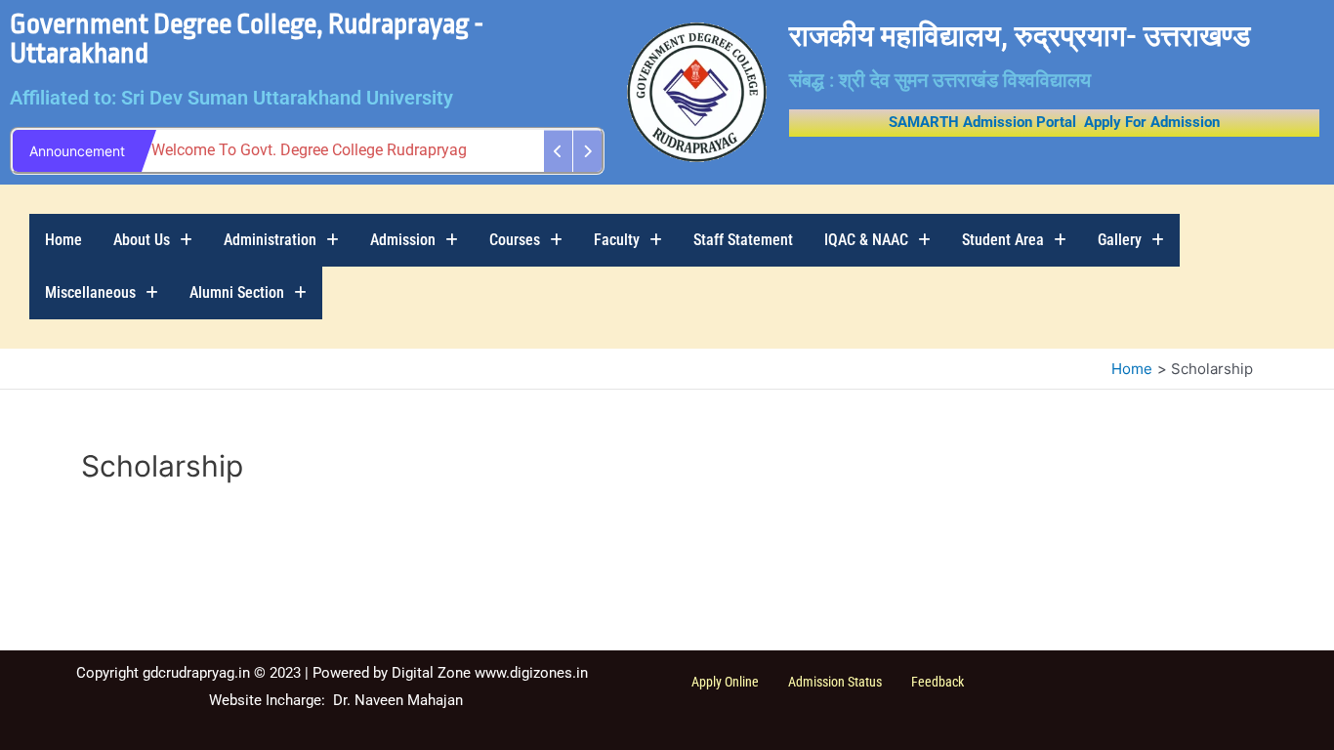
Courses (514, 239)
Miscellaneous (90, 292)
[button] (153, 240)
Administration (270, 239)
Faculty (617, 239)
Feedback (937, 681)
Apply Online (725, 681)
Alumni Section (236, 292)
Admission (403, 239)
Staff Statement (743, 239)
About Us (141, 239)
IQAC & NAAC (866, 239)
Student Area (1003, 239)
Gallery (1120, 239)
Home (63, 239)
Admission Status (835, 681)
